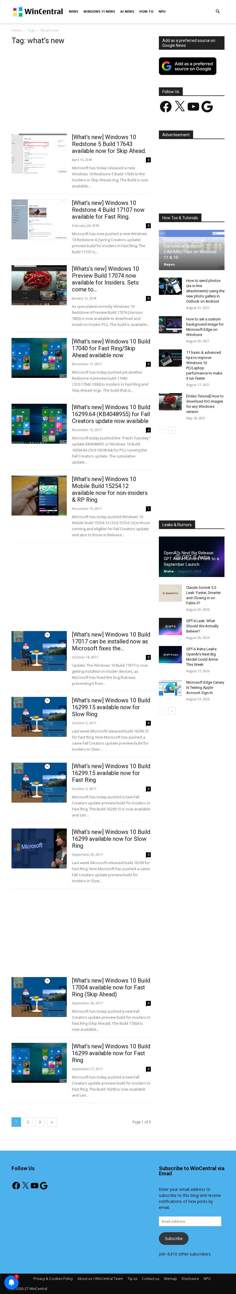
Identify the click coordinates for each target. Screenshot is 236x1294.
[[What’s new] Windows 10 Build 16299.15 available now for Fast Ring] (39, 783)
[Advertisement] (81, 91)
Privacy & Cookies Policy (53, 1278)
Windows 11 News (99, 11)
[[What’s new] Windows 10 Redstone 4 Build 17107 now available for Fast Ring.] (39, 219)
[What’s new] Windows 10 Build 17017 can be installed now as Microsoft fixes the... (111, 641)
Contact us (150, 1278)
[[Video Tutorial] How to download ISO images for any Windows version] (170, 401)
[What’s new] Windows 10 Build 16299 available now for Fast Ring (111, 1053)
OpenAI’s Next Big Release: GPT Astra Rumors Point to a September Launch (191, 558)
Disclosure (190, 1278)
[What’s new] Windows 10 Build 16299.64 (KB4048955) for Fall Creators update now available (111, 414)
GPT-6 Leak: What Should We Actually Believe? (202, 626)
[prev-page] (162, 430)
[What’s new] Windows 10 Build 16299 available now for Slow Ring (111, 838)
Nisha (169, 571)
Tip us (132, 1278)
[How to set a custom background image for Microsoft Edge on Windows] (170, 324)
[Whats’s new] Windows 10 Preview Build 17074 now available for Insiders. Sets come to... (105, 279)
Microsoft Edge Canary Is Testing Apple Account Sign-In (205, 687)
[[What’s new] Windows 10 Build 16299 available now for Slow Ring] (39, 848)
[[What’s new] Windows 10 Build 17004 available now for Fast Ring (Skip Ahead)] (39, 997)
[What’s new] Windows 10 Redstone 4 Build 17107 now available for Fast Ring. (108, 209)
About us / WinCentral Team (100, 1278)
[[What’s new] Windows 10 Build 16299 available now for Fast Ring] (39, 1063)
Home (17, 30)
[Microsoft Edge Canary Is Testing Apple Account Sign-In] (170, 688)
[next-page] (52, 1122)
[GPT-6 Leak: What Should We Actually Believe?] (170, 626)
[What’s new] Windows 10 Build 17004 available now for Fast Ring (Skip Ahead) (111, 987)
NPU (162, 11)
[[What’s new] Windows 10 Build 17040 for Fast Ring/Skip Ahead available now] (39, 358)
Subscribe (174, 1238)
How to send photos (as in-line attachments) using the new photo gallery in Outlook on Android (205, 290)
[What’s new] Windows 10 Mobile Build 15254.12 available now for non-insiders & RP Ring (110, 489)
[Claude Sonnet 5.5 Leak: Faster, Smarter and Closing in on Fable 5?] (170, 593)
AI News (127, 11)
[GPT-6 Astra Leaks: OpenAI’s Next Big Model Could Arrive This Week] (170, 654)
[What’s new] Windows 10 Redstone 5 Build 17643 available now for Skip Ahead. (109, 144)
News (73, 11)
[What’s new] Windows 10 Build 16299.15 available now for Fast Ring (111, 773)
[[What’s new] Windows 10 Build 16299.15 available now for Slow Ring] (39, 717)
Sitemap (170, 1278)
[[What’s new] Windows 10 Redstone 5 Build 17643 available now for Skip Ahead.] (39, 154)
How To (146, 11)
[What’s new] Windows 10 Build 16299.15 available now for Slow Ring (111, 707)
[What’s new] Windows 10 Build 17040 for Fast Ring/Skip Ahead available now (111, 348)
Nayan (169, 264)
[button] (217, 11)
